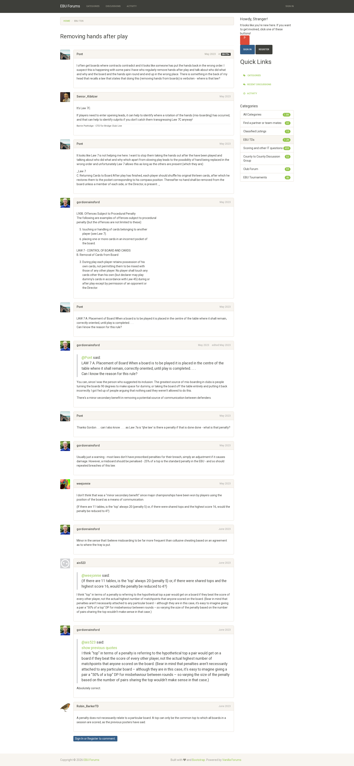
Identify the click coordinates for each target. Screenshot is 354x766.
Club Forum (266, 169)
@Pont (87, 358)
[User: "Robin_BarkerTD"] (66, 707)
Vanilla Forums (231, 759)
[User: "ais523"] (66, 563)
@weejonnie (91, 575)
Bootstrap (198, 759)
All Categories (266, 114)
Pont (80, 54)
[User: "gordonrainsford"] (66, 203)
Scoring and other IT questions (266, 148)
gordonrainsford (88, 202)
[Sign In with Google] (245, 40)
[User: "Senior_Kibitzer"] (66, 97)
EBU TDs (225, 54)
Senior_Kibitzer (87, 96)
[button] (78, 82)
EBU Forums (70, 6)
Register (92, 738)
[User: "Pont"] (66, 55)
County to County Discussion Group (266, 158)
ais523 (81, 562)
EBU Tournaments (266, 177)
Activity (132, 6)
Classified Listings (266, 131)
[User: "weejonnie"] (66, 484)
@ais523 (89, 642)
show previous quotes (99, 648)
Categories (93, 6)
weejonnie (83, 483)
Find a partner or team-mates (266, 123)
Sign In (290, 6)
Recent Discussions (259, 84)
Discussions (113, 6)
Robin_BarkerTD (88, 706)
